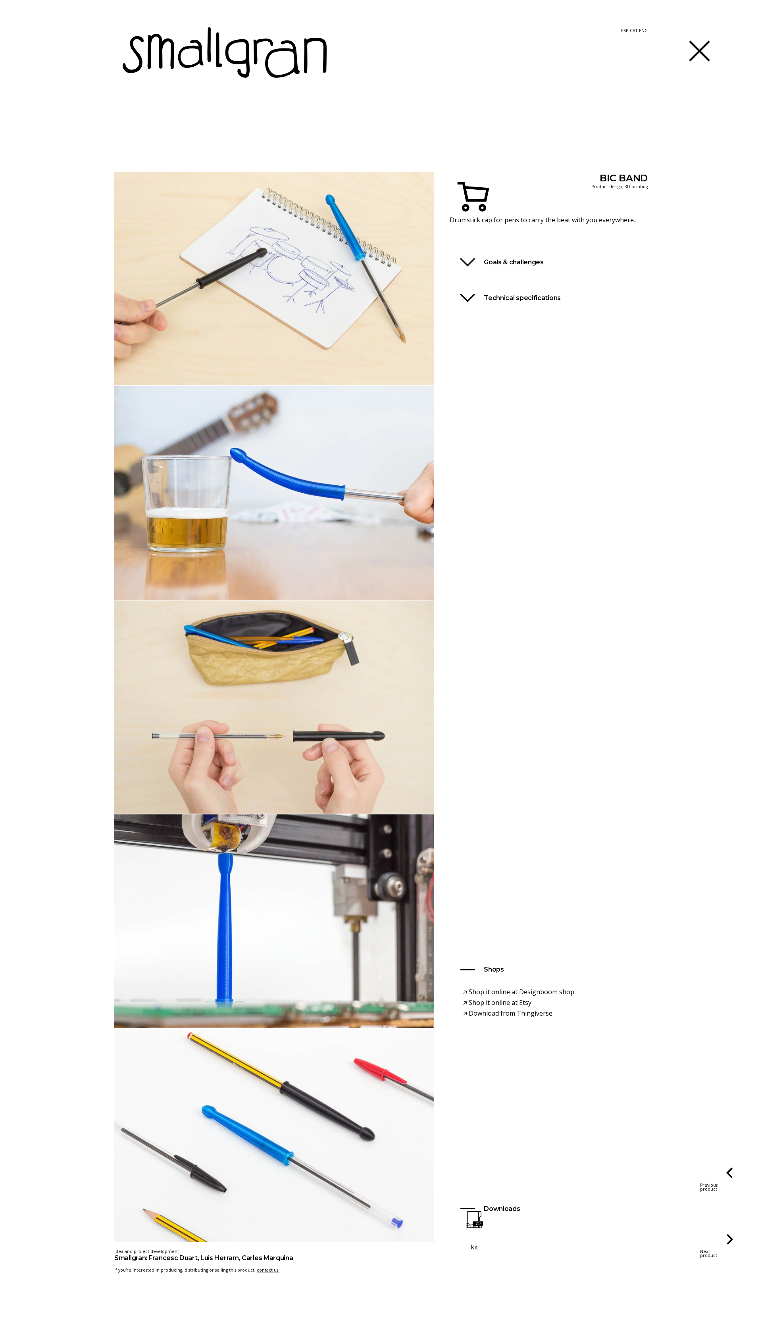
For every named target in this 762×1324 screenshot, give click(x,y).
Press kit (474, 1236)
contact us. (268, 1270)
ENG (643, 31)
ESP (624, 31)
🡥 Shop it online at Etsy (497, 1002)
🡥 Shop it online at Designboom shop (518, 991)
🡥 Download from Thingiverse (507, 1013)
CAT (633, 31)
